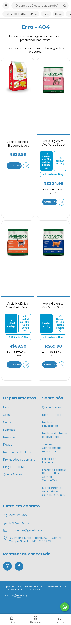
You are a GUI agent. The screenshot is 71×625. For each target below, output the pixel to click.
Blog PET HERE (14, 467)
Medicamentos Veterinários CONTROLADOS (53, 491)
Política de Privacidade (50, 424)
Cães (46, 13)
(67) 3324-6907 (19, 523)
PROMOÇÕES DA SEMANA (21, 13)
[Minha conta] (5, 5)
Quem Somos (12, 474)
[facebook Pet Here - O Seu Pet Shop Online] (19, 566)
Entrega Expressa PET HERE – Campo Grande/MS (54, 475)
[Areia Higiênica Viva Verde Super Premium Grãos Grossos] (17, 242)
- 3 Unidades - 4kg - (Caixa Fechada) (46, 160)
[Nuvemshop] (15, 597)
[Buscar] (64, 6)
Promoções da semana (19, 459)
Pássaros (9, 437)
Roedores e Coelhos (17, 452)
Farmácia (9, 429)
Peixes (7, 444)
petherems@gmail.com (25, 530)
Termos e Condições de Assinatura (51, 447)
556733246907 (19, 515)
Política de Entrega (49, 460)
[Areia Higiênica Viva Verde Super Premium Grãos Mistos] (53, 79)
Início (6, 407)
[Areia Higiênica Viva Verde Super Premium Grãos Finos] (53, 242)
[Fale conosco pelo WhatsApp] (64, 606)
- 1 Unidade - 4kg (60, 161)
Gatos (58, 13)
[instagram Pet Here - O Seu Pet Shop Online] (7, 566)
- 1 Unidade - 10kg (53, 174)
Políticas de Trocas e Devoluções (54, 435)
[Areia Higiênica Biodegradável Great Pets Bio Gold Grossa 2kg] (17, 79)
